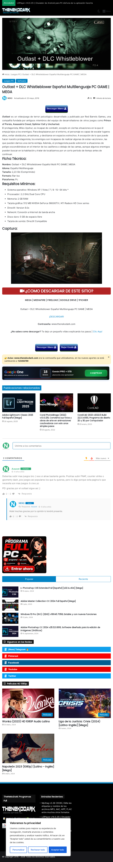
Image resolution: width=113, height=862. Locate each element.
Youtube (12, 669)
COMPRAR (96, 373)
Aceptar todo (57, 849)
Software (22, 81)
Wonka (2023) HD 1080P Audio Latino (26, 721)
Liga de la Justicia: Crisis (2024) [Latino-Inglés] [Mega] (79, 723)
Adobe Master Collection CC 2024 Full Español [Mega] (48, 601)
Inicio (6, 74)
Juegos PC (16, 74)
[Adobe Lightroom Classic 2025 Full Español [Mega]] (18, 402)
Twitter (12, 676)
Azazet (34, 506)
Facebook (13, 662)
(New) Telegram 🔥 (18, 649)
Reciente (83, 579)
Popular (29, 579)
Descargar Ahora (55, 108)
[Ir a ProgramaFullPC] (56, 554)
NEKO (10, 98)
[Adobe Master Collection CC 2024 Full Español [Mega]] (10, 605)
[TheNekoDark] (16, 11)
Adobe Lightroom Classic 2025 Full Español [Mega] (17, 416)
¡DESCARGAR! (56, 316)
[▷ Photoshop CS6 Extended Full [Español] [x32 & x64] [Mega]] (10, 592)
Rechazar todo (38, 849)
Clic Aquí (97, 331)
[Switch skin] (98, 12)
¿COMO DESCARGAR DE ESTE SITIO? (58, 291)
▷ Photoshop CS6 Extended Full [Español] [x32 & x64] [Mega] (52, 587)
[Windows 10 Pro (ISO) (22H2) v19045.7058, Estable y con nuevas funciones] (10, 618)
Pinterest (13, 656)
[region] (38, 837)
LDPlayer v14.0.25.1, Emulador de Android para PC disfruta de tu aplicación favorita (55, 3)
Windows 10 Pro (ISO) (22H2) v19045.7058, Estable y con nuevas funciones (59, 614)
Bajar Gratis (67, 347)
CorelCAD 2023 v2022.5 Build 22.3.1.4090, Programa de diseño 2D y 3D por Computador (94, 417)
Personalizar (18, 849)
